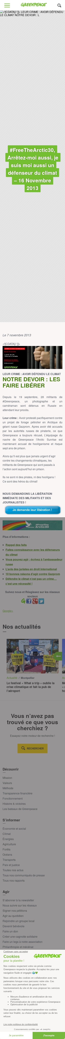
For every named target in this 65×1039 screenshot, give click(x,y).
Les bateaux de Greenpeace (20, 809)
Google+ (8, 611)
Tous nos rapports (14, 880)
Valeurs (7, 783)
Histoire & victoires (14, 804)
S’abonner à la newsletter (18, 900)
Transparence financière (17, 793)
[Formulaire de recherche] (59, 5)
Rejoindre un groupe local (18, 921)
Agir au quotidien (13, 916)
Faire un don (10, 931)
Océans (7, 854)
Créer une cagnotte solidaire (20, 936)
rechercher (35, 748)
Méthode (8, 788)
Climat (7, 834)
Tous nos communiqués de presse (24, 875)
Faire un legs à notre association (22, 942)
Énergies (8, 839)
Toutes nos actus (13, 870)
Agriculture (9, 844)
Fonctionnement (13, 798)
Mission (7, 778)
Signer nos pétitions (15, 911)
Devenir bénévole (13, 926)
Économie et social (14, 829)
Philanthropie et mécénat (18, 947)
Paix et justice (11, 865)
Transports (9, 860)
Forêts (6, 849)
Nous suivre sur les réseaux (20, 905)
